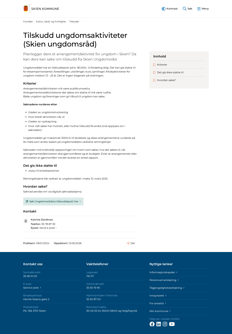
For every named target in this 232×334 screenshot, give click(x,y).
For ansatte (156, 303)
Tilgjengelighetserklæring (166, 287)
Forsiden (28, 21)
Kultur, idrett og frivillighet (51, 21)
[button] (170, 8)
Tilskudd (73, 21)
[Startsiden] (41, 8)
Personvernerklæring (163, 280)
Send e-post (47, 227)
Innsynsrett (157, 295)
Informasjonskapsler (162, 272)
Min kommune (159, 311)
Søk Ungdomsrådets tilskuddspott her (54, 201)
